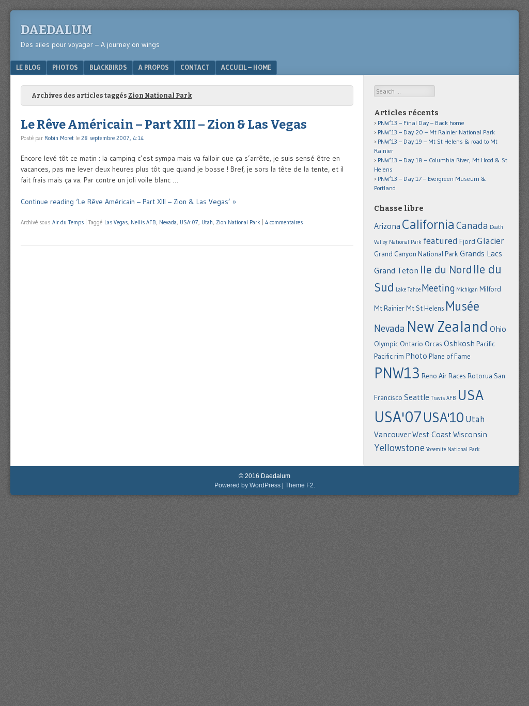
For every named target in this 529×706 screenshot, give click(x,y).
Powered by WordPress (247, 485)
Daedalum (56, 30)
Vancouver (392, 434)
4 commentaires (284, 222)
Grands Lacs (481, 253)
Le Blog (28, 67)
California (428, 224)
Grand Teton (396, 270)
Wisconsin (470, 434)
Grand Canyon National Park (416, 254)
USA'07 (189, 222)
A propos (153, 67)
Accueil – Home (246, 67)
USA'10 (443, 417)
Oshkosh (459, 343)
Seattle (416, 397)
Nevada (168, 222)
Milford (490, 289)
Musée (462, 306)
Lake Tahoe (408, 289)
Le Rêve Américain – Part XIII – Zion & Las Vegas (164, 124)
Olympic (386, 344)
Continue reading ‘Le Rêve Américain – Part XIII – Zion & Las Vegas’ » (128, 201)
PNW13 (397, 373)
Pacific (485, 344)
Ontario (411, 344)
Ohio (498, 329)
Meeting (438, 288)
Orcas (433, 344)
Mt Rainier (389, 308)
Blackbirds (108, 67)
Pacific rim (389, 356)
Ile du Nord (446, 270)
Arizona (387, 226)
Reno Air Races (444, 376)
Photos (65, 67)
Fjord (467, 241)
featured (440, 241)
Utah (207, 222)
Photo (416, 356)
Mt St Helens (425, 308)
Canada (472, 226)
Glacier (490, 241)
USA (470, 395)
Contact (195, 67)
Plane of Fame (450, 356)
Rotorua (480, 376)
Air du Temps (68, 222)
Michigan (467, 289)
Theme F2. (300, 485)
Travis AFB (443, 398)
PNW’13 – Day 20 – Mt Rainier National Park (436, 132)
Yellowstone (399, 448)
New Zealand (447, 326)
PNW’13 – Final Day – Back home (421, 123)
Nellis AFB (143, 222)
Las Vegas (116, 222)
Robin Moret (59, 138)
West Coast (432, 434)
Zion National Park (238, 222)
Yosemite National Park (453, 449)
